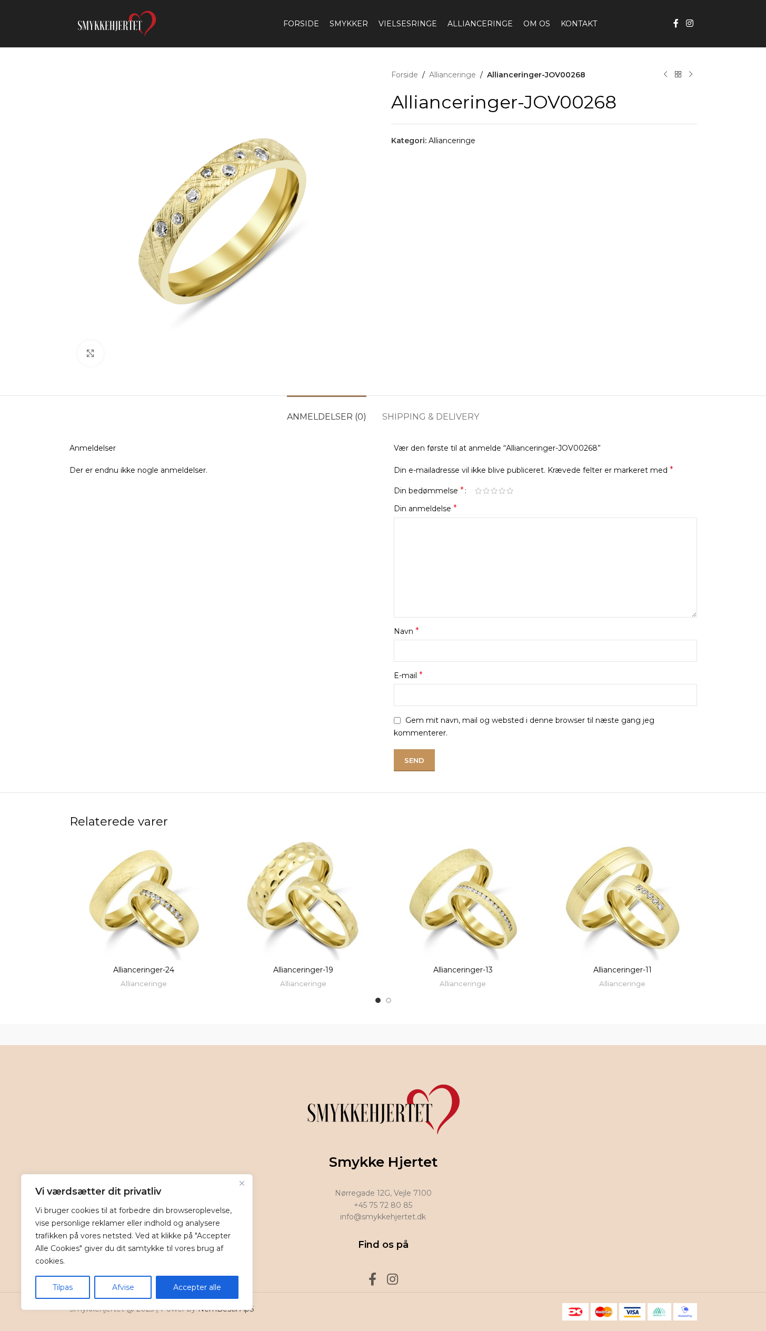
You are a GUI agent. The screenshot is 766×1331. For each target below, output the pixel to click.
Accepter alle (197, 1287)
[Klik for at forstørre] (90, 353)
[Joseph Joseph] (473, 1034)
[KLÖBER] (382, 1034)
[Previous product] (665, 74)
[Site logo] (114, 23)
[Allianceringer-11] (622, 900)
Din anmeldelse (425, 508)
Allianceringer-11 (622, 970)
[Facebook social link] (676, 23)
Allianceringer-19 (303, 970)
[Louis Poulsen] (293, 1034)
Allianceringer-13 (463, 970)
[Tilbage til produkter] (678, 74)
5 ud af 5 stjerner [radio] (510, 490)
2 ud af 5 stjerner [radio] (486, 490)
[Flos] (652, 1034)
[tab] (326, 411)
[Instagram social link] (689, 23)
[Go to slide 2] (388, 1000)
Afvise (123, 1287)
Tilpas (63, 1287)
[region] (137, 1242)
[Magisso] (203, 1034)
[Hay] (562, 1034)
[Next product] (690, 74)
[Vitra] (114, 1034)
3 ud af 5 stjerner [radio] (494, 490)
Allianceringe (452, 75)
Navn (406, 631)
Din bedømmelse (429, 490)
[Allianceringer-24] (143, 900)
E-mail (408, 675)
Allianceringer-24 (143, 970)
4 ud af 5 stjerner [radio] (502, 490)
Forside (404, 75)
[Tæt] (241, 1183)
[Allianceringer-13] (463, 900)
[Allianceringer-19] (303, 900)
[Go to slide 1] (378, 1000)
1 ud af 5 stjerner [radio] (478, 490)
